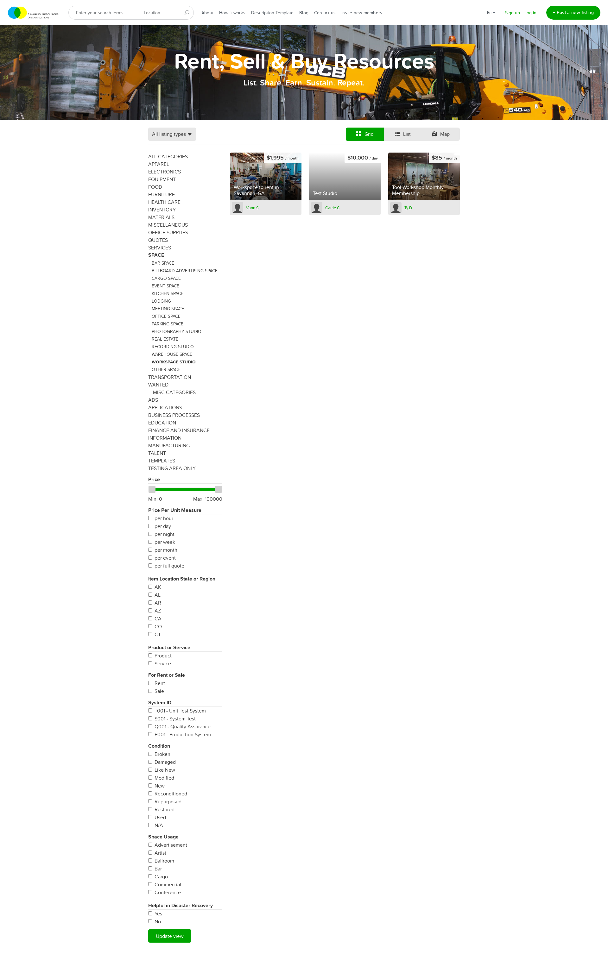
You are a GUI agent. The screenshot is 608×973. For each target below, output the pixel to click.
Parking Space (167, 324)
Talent (157, 452)
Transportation (169, 377)
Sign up (512, 12)
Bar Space (163, 263)
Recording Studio (173, 346)
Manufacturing (169, 445)
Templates (161, 460)
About (207, 12)
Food (155, 186)
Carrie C (332, 207)
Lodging (161, 301)
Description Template (272, 12)
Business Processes (174, 414)
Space (156, 255)
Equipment (162, 179)
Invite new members (361, 12)
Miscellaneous (168, 224)
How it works (232, 12)
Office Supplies (168, 232)
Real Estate (165, 339)
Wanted (158, 384)
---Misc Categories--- (174, 392)
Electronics (164, 171)
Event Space (165, 286)
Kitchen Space (167, 293)
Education (162, 422)
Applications (165, 407)
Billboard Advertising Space (185, 270)
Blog (303, 12)
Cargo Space (166, 278)
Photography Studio (176, 331)
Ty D (408, 207)
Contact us (325, 12)
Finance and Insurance (179, 430)
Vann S (252, 207)
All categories (168, 156)
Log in (530, 12)
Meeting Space (168, 308)
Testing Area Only (172, 468)
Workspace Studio (174, 362)
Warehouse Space (172, 354)
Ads (153, 399)
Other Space (166, 369)
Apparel (158, 163)
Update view (170, 935)
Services (159, 247)
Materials (161, 217)
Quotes (158, 239)
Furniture (161, 194)
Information (164, 437)
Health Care (164, 201)
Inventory (162, 209)
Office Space (166, 316)
